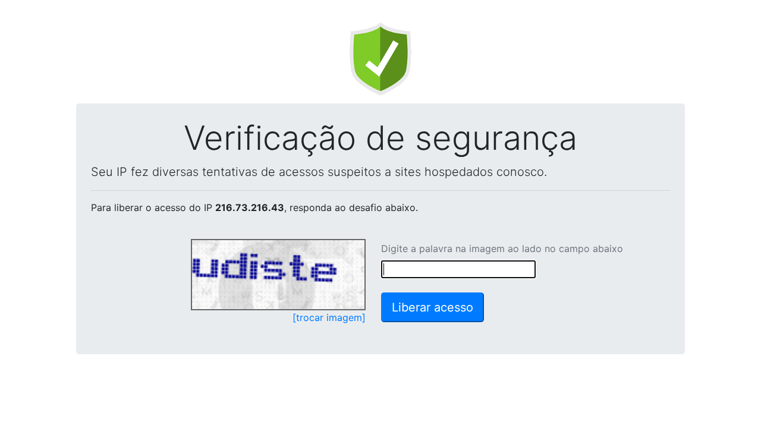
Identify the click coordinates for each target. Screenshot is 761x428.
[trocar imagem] (329, 317)
